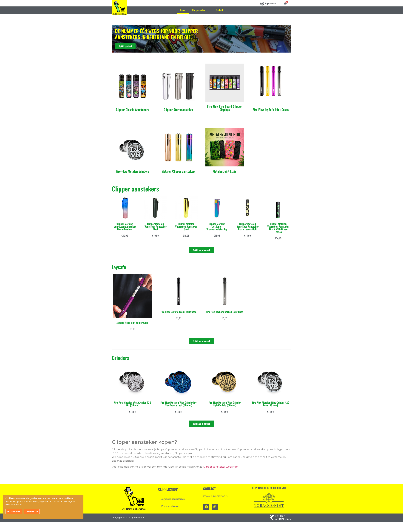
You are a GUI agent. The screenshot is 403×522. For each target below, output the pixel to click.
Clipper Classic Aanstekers (132, 109)
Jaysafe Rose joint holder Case (132, 323)
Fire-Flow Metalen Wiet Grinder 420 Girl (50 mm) (132, 404)
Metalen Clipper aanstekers (179, 171)
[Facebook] (206, 507)
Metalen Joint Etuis (224, 171)
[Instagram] (215, 507)
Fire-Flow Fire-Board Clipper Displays (224, 108)
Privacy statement (170, 506)
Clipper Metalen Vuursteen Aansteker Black (156, 226)
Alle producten (198, 10)
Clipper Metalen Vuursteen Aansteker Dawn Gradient (125, 226)
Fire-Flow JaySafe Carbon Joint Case (224, 312)
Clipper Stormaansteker (178, 109)
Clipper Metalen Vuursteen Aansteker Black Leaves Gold (248, 226)
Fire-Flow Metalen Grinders (132, 171)
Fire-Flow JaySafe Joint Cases (271, 109)
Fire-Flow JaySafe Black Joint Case (178, 312)
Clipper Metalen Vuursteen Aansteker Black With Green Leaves (278, 228)
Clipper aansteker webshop (220, 466)
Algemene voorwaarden (173, 499)
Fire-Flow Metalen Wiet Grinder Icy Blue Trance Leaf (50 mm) (178, 404)
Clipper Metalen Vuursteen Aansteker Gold (186, 226)
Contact (219, 10)
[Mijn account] (262, 4)
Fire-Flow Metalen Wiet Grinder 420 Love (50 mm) (270, 404)
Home (182, 10)
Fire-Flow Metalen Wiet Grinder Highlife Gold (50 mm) (224, 404)
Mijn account (270, 3)
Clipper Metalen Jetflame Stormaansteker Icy (216, 226)
